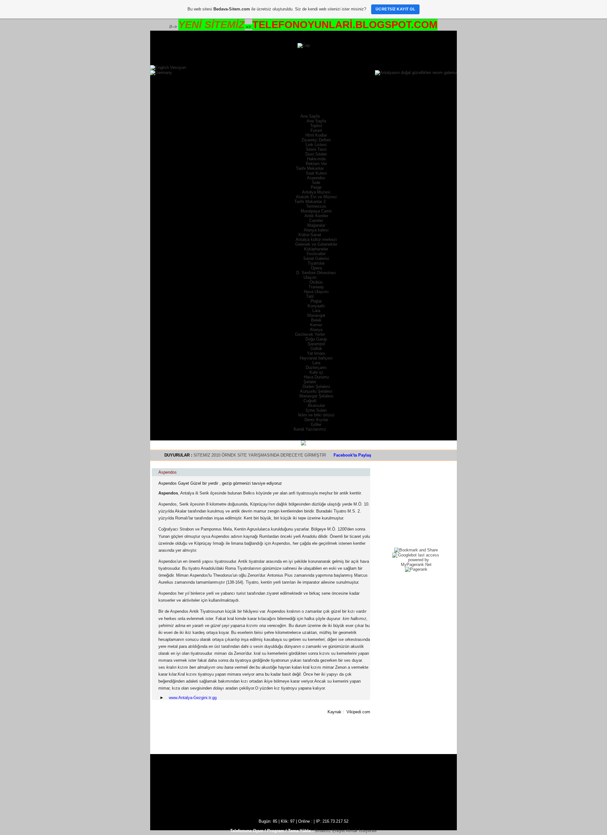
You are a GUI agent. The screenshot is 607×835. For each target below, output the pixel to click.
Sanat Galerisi (316, 258)
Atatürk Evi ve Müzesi (316, 196)
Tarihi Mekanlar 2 (310, 201)
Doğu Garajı (316, 339)
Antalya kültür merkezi (316, 239)
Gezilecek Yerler (310, 334)
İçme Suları (316, 410)
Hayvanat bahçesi (316, 358)
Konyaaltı (316, 306)
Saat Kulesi (316, 173)
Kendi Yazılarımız (310, 429)
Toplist (316, 125)
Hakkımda (316, 159)
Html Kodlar (316, 135)
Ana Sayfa (310, 116)
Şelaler (310, 381)
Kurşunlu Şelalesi (316, 391)
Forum (316, 130)
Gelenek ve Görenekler (316, 244)
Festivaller (316, 253)
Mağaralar (316, 225)
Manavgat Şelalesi (316, 396)
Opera (316, 268)
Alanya (316, 329)
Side (316, 182)
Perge (316, 187)
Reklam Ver (316, 163)
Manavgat (316, 315)
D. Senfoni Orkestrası (316, 272)
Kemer (316, 324)
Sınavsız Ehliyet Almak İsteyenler (346, 830)
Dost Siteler (316, 154)
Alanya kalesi (316, 230)
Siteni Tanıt (316, 149)
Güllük (316, 348)
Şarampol (316, 343)
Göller (316, 424)
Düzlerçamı (316, 367)
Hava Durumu (316, 377)
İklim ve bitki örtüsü (316, 415)
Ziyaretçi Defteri (316, 140)
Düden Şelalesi (316, 386)
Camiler (316, 220)
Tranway (316, 287)
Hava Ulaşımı (316, 291)
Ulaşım (310, 277)
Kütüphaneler (316, 249)
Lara (316, 310)
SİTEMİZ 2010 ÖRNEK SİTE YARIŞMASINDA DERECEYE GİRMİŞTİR (260, 455)
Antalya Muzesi (316, 192)
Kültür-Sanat (309, 234)
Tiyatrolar (316, 263)
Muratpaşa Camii (316, 211)
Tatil (310, 296)
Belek (316, 320)
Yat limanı (316, 353)
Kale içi (316, 372)
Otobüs (316, 282)
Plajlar (316, 301)
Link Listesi (316, 144)
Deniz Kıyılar (316, 419)
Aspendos (316, 177)
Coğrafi (310, 400)
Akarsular (316, 405)
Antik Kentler (316, 215)
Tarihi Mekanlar (310, 168)
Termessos (316, 206)
